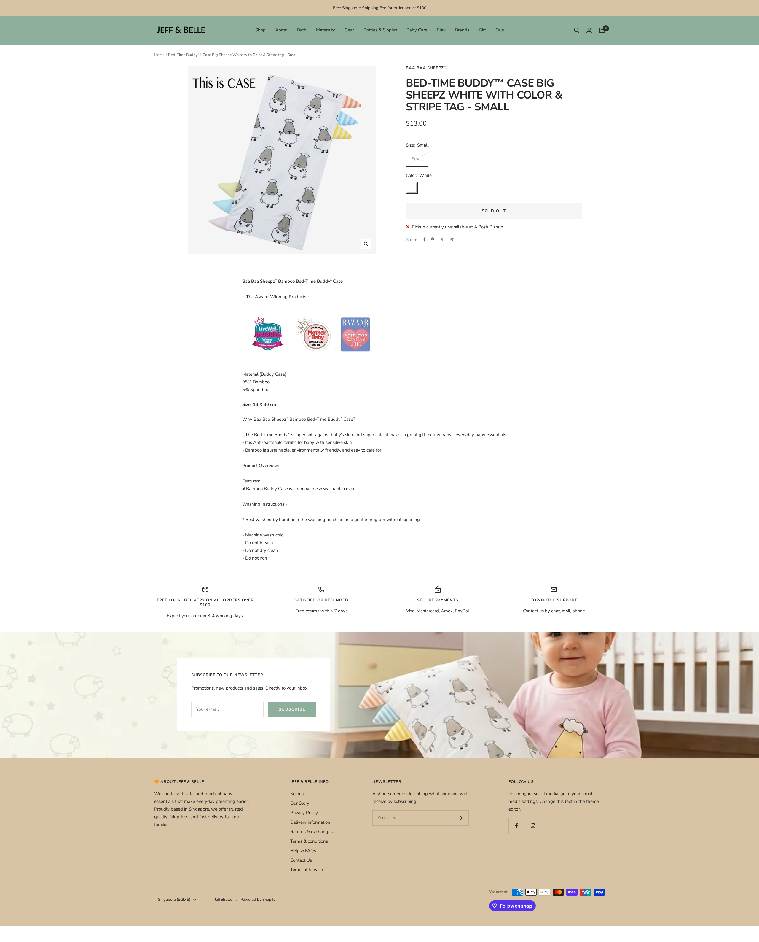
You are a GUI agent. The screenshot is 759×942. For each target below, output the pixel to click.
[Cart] (602, 30)
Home (159, 55)
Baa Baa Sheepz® (426, 68)
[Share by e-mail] (452, 240)
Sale (499, 30)
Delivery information (310, 822)
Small (417, 159)
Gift (482, 30)
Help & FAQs (303, 851)
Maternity (325, 30)
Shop (260, 30)
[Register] (460, 818)
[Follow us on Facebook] (516, 826)
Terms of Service (306, 870)
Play (441, 30)
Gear (349, 30)
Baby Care (416, 30)
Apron (281, 30)
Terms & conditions (309, 841)
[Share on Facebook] (424, 239)
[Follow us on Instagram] (533, 826)
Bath (302, 30)
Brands (462, 30)
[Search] (576, 30)
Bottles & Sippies (380, 30)
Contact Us (301, 860)
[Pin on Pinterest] (432, 239)
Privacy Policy (304, 813)
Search (297, 794)
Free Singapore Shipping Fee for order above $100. (380, 8)
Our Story (299, 803)
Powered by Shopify (257, 899)
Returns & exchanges (311, 832)
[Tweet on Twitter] (441, 239)
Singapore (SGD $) (174, 899)
